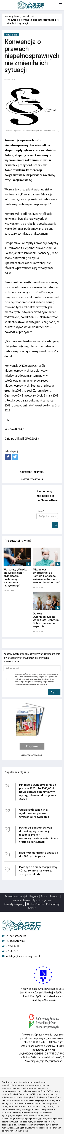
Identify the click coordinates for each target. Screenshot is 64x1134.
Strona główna (12, 16)
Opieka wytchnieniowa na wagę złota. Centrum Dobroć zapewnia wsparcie (46, 620)
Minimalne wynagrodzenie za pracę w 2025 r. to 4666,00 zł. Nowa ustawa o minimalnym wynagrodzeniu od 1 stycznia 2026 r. (37, 791)
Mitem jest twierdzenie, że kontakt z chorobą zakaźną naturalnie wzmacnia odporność (46, 576)
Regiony (33, 896)
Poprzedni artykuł (32, 472)
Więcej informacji (54, 1061)
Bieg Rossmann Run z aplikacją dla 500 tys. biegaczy (38, 854)
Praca (44, 896)
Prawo (8, 896)
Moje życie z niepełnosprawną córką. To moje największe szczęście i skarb (38, 870)
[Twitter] (15, 457)
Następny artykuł (32, 479)
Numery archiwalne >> (32, 755)
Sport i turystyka (42, 900)
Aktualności (28, 16)
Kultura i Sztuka (21, 900)
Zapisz (56, 524)
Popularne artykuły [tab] (17, 772)
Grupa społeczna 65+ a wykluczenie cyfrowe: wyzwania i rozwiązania (34, 813)
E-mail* (41, 511)
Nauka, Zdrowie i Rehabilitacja (43, 904)
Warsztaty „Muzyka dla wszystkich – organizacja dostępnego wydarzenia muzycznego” (15, 577)
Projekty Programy (14, 904)
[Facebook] (8, 457)
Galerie (32, 908)
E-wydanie (32, 746)
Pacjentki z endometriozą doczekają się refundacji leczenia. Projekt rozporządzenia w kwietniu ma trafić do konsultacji (38, 834)
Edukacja (54, 896)
